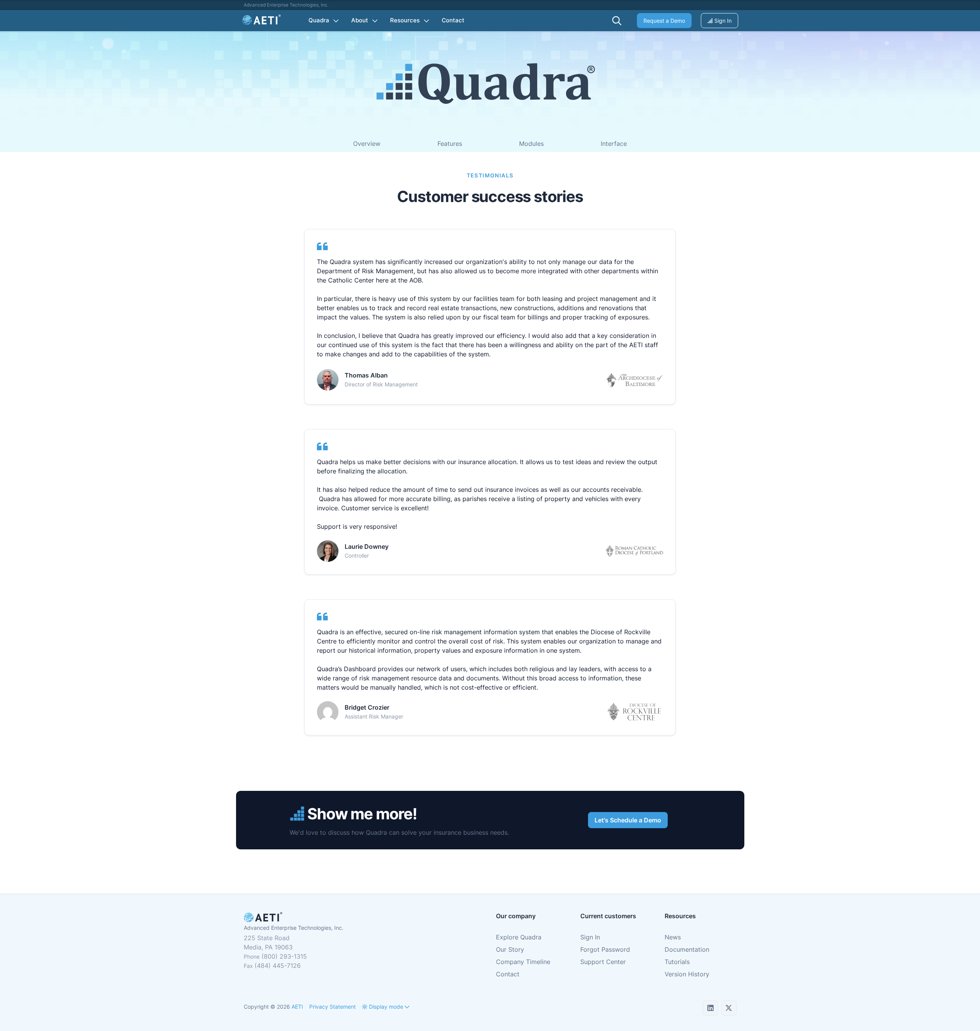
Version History (687, 974)
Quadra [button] (318, 20)
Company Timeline (523, 962)
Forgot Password (605, 949)
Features (449, 143)
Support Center (603, 962)
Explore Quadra (518, 937)
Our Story (510, 949)
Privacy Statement (332, 1006)
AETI (297, 1006)
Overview (366, 143)
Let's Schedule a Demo (628, 820)
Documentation (687, 949)
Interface (614, 143)
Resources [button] (405, 20)
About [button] (359, 20)
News (673, 937)
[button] (617, 20)
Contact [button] (453, 20)
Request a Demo (664, 20)
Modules (531, 143)
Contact (507, 974)
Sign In (722, 20)
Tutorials (677, 962)
